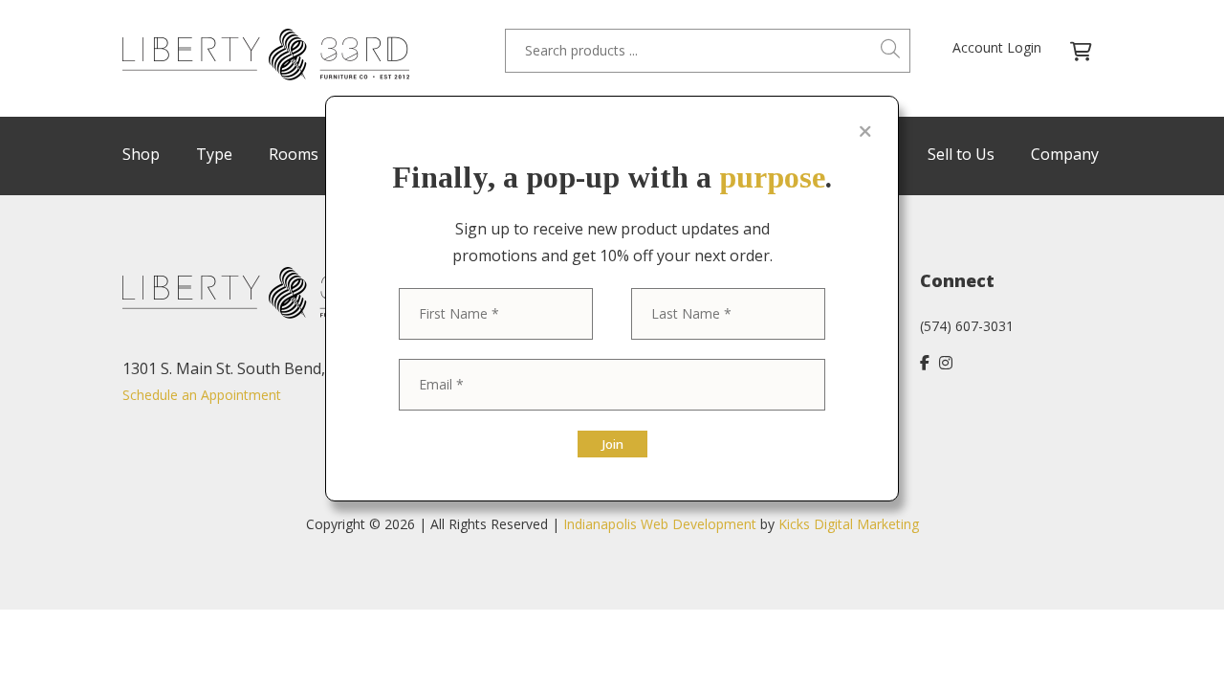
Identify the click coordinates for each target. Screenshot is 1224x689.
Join (612, 444)
